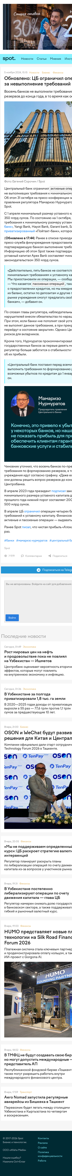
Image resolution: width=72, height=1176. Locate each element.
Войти (12, 617)
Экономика (29, 646)
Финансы (26, 841)
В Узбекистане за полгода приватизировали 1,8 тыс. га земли (35, 696)
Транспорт (26, 1092)
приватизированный (19, 231)
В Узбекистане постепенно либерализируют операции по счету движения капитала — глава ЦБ (36, 893)
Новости (27, 58)
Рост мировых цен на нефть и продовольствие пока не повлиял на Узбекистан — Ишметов (35, 656)
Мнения (55, 58)
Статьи (42, 58)
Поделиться (59, 556)
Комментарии (33, 556)
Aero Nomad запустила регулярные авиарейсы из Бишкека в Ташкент (36, 1099)
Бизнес (24, 727)
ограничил (32, 511)
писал (26, 527)
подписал (59, 491)
